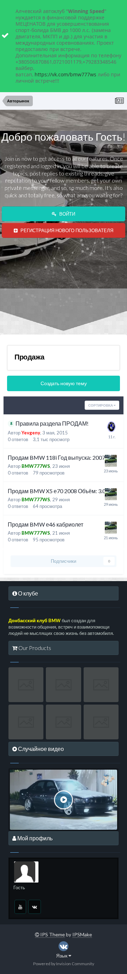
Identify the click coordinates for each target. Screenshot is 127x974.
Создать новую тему (64, 383)
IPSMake (82, 934)
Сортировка (101, 405)
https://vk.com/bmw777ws (65, 74)
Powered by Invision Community (63, 963)
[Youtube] (20, 907)
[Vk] (34, 907)
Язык (62, 956)
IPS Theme (52, 934)
